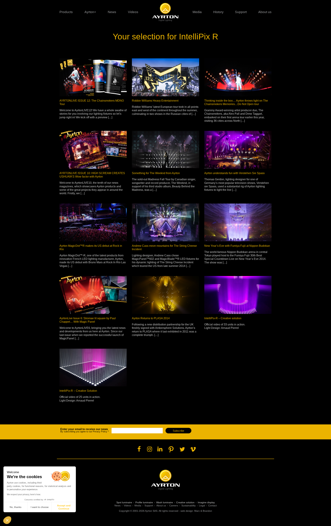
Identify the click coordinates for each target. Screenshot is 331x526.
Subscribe (178, 430)
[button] (7, 520)
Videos (133, 12)
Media (197, 12)
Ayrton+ (90, 12)
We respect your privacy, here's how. (24, 494)
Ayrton (165, 12)
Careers (173, 505)
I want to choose (40, 507)
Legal (202, 505)
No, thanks (15, 507)
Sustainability (188, 505)
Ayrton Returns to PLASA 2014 (151, 318)
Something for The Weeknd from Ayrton (156, 173)
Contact (212, 505)
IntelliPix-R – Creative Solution (78, 390)
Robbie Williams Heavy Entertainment (155, 100)
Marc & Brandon (203, 510)
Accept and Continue (64, 507)
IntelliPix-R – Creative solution (222, 318)
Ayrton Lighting (165, 480)
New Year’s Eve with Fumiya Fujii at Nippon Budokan (237, 245)
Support (241, 12)
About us (161, 505)
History (218, 12)
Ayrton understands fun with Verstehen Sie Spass (234, 173)
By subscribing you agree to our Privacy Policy (84, 430)
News (112, 12)
